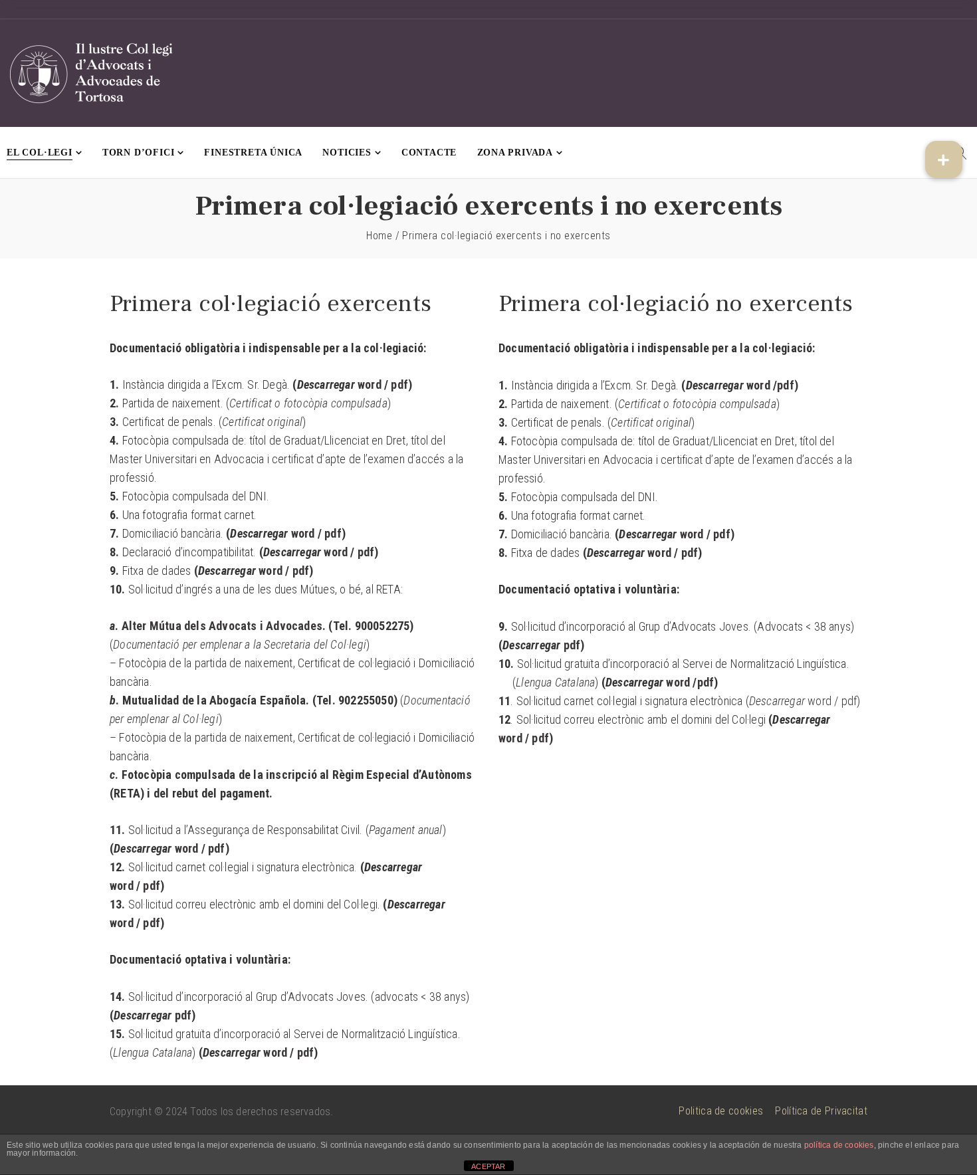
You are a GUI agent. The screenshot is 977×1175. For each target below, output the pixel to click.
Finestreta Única (253, 153)
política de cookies (839, 1145)
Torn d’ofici (138, 153)
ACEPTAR (488, 1166)
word (369, 384)
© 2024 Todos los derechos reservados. (243, 1111)
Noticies (346, 153)
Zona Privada (515, 153)
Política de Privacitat (821, 1111)
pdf (399, 384)
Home (379, 235)
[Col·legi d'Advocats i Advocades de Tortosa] (93, 73)
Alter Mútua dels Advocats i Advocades (222, 626)
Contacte (429, 153)
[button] (943, 159)
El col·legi (39, 153)
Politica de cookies (721, 1111)
